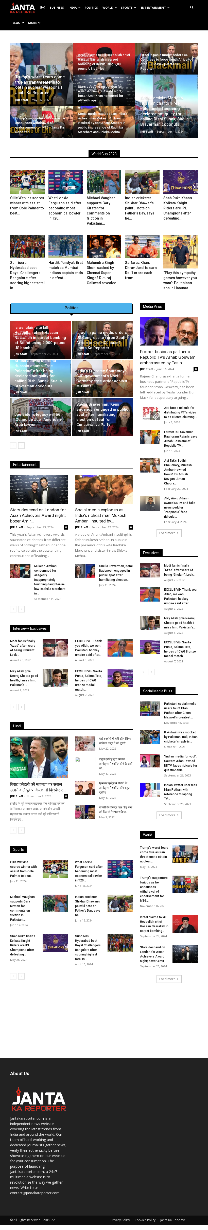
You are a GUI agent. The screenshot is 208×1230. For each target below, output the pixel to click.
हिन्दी (42, 7)
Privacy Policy (120, 1220)
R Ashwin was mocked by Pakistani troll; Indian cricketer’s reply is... (181, 737)
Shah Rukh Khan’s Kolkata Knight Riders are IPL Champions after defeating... (177, 208)
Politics (91, 7)
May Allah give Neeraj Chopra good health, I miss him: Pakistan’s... (180, 623)
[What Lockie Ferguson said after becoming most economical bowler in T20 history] (65, 182)
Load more (167, 533)
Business (57, 7)
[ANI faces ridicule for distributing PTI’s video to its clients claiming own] (150, 413)
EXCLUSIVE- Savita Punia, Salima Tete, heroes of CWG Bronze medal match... (88, 680)
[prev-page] (13, 445)
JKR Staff (21, 100)
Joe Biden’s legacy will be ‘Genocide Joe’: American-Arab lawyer (38, 419)
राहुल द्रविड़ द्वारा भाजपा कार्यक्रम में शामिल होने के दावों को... (115, 763)
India (72, 7)
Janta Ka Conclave (173, 1220)
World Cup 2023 (104, 154)
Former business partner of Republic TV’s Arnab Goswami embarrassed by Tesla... (168, 357)
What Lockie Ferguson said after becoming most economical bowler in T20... (64, 208)
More (32, 23)
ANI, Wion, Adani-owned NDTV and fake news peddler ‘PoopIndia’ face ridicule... (179, 507)
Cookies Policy (145, 1220)
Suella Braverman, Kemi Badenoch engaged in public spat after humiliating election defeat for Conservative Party (102, 414)
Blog (16, 23)
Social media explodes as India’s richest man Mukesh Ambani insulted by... (100, 515)
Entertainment (153, 7)
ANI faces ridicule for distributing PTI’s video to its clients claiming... (180, 412)
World (107, 7)
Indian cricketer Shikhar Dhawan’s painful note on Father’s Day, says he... (139, 208)
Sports (127, 7)
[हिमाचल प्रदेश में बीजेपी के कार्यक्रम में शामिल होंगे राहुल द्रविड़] (85, 788)
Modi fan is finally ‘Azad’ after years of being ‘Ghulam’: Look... (179, 570)
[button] (192, 7)
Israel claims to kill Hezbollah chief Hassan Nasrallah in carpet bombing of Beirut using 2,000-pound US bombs (40, 337)
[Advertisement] (169, 1020)
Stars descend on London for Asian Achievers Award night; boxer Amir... (38, 515)
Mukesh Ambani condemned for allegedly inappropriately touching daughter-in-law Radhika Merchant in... (49, 579)
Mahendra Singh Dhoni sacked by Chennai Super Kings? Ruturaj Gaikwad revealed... (103, 273)
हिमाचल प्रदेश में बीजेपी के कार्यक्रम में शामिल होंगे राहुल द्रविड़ (114, 788)
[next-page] (21, 445)
